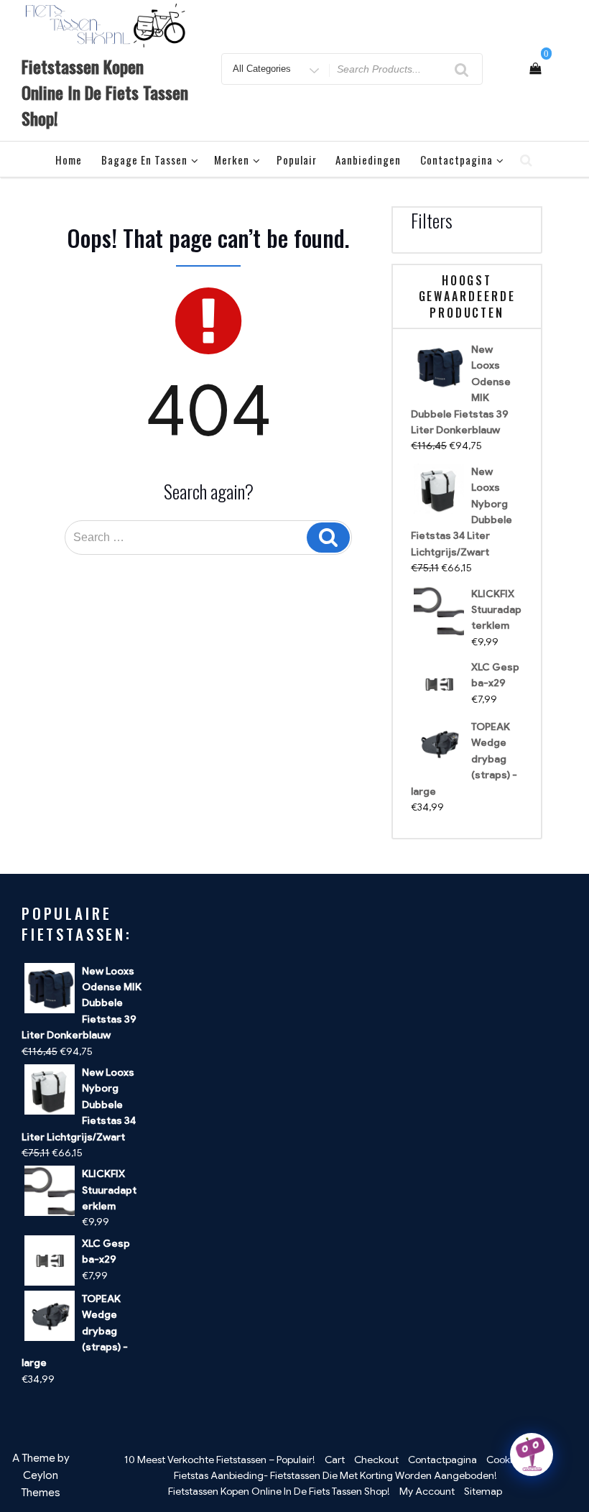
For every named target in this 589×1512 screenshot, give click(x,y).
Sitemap (483, 1491)
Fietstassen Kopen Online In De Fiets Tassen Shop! (105, 92)
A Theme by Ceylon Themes (41, 1475)
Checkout (376, 1459)
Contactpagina (456, 159)
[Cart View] (535, 69)
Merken (231, 159)
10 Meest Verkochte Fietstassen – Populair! (219, 1459)
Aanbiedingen (368, 159)
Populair (297, 159)
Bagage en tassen (144, 159)
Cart (335, 1459)
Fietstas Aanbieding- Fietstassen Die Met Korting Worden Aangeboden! (335, 1475)
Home (68, 159)
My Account (427, 1491)
